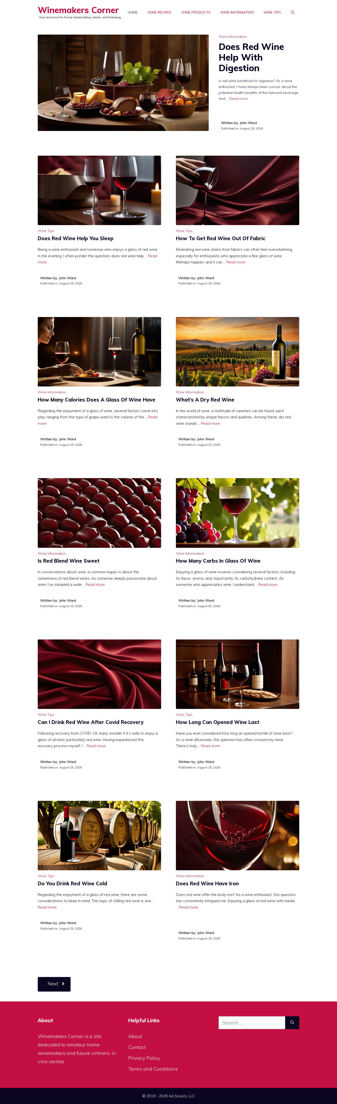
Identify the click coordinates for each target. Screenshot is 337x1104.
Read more (238, 98)
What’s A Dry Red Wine (205, 400)
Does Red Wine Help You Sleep (75, 238)
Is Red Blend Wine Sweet (68, 561)
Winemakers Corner (78, 10)
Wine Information (237, 12)
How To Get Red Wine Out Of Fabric (220, 238)
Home (133, 12)
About (135, 1036)
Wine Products (195, 12)
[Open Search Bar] (292, 12)
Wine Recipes (159, 12)
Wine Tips (272, 12)
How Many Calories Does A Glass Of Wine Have (96, 400)
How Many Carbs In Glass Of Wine (218, 561)
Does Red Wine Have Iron (207, 883)
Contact (137, 1047)
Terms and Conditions (153, 1069)
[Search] (292, 1022)
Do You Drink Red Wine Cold (72, 883)
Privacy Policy (144, 1058)
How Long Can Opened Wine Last (217, 722)
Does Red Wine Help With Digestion (251, 57)
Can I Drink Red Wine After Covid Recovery (91, 722)
